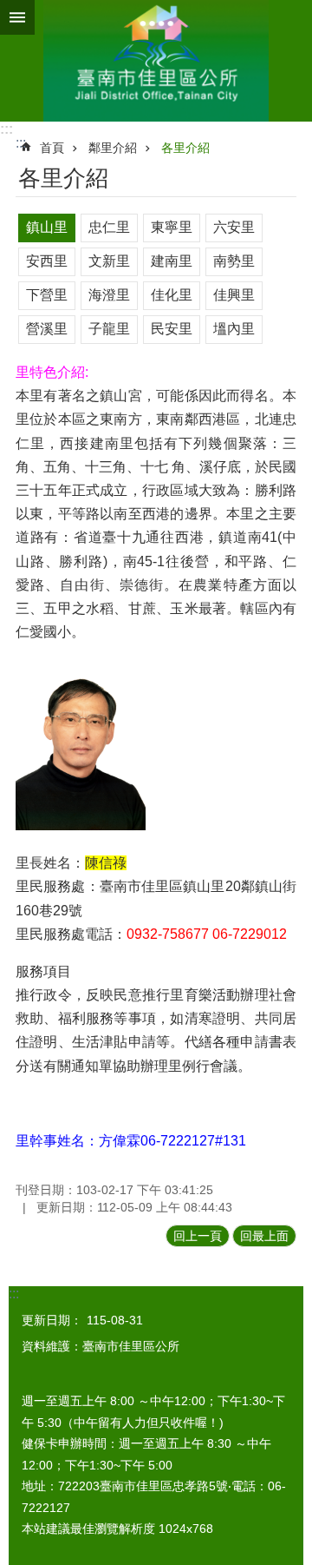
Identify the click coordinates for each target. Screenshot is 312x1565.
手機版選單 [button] (17, 17)
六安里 (234, 227)
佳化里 (171, 294)
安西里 (47, 261)
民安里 (171, 328)
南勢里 (234, 261)
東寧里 (171, 227)
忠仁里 (109, 227)
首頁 (52, 148)
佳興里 (234, 294)
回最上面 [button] (264, 1236)
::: (6, 129)
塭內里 (234, 328)
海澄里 (109, 294)
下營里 (47, 294)
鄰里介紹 (112, 148)
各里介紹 (185, 148)
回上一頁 (197, 1236)
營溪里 (47, 328)
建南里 (171, 261)
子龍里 (109, 328)
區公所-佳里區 (156, 61)
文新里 (109, 261)
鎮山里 (47, 227)
